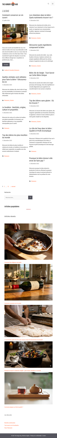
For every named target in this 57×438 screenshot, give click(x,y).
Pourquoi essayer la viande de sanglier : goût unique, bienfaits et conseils (22, 370)
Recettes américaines (9, 423)
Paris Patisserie (8, 428)
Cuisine (39, 38)
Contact (44, 435)
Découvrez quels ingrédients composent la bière (40, 46)
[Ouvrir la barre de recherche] (48, 3)
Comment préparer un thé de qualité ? (13, 407)
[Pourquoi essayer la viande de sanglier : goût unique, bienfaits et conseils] (28, 354)
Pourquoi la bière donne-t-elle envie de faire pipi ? (40, 159)
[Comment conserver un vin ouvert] (28, 282)
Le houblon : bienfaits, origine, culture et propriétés (14, 108)
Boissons (16, 70)
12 (8, 186)
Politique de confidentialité (36, 435)
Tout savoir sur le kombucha (11, 425)
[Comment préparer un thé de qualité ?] (28, 388)
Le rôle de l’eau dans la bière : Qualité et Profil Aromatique (40, 129)
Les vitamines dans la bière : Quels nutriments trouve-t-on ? (41, 16)
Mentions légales (26, 435)
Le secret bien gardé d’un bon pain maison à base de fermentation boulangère (23, 340)
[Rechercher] (30, 197)
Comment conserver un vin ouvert (12, 303)
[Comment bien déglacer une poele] (28, 241)
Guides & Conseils (9, 70)
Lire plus (6, 64)
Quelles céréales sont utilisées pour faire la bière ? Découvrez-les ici (14, 79)
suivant (12, 186)
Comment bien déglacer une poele (12, 262)
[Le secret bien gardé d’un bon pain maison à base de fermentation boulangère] (28, 321)
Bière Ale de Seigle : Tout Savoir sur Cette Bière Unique (41, 74)
